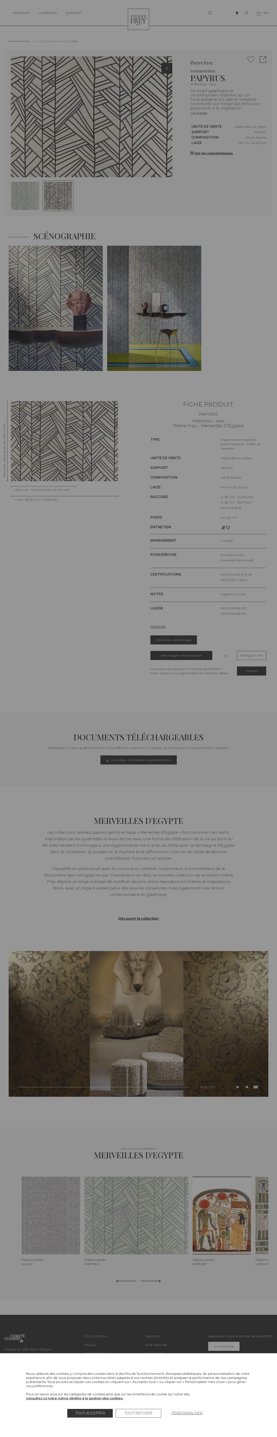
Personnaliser (187, 1413)
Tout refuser (138, 1413)
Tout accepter (90, 1413)
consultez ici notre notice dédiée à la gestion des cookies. (74, 1398)
